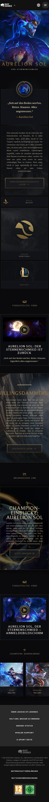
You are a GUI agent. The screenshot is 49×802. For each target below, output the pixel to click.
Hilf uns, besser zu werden (24, 719)
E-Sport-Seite (24, 740)
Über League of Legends (24, 712)
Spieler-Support (24, 733)
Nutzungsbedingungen (24, 778)
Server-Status (24, 726)
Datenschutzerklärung (24, 771)
